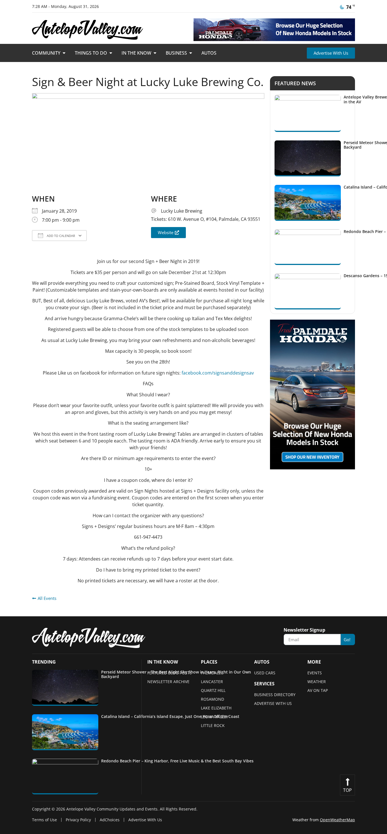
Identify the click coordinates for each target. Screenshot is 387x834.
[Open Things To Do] (111, 53)
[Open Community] (64, 53)
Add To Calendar (60, 236)
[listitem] (144, 688)
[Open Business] (190, 53)
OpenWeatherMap (337, 819)
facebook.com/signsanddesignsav (218, 373)
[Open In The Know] (155, 53)
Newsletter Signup (304, 630)
